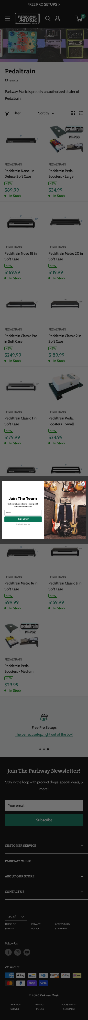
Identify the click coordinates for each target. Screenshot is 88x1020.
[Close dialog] (83, 484)
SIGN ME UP (23, 519)
